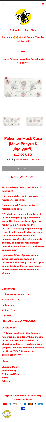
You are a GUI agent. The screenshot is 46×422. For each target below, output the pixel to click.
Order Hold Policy (11, 374)
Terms (5, 377)
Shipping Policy (10, 366)
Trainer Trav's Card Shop (31, 395)
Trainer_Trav (8, 310)
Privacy (6, 381)
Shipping (10, 159)
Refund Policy (9, 370)
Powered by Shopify (23, 399)
